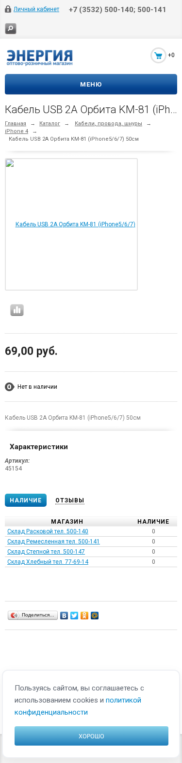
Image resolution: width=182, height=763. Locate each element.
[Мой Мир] (95, 615)
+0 (171, 55)
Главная (15, 123)
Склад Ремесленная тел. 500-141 (53, 541)
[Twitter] (74, 615)
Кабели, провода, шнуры (108, 123)
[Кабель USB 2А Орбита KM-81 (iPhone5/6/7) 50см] (71, 289)
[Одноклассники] (85, 615)
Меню (91, 84)
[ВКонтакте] (64, 615)
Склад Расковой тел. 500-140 (47, 531)
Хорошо (91, 736)
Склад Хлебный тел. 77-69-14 (47, 561)
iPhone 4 (16, 131)
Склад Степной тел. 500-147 (46, 551)
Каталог (49, 123)
